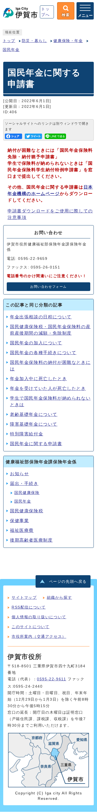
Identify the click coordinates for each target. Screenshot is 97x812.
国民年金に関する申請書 (36, 443)
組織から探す (59, 597)
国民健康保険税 (26, 511)
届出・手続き (24, 483)
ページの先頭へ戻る (68, 582)
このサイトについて (30, 627)
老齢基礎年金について (33, 414)
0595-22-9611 (51, 679)
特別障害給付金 (26, 434)
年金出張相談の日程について (41, 317)
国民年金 (11, 50)
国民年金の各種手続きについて (43, 352)
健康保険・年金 (68, 41)
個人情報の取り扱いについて (39, 617)
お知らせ (19, 473)
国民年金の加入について (36, 343)
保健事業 (19, 520)
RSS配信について (29, 607)
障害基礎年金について (33, 424)
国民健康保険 (27, 493)
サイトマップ (24, 597)
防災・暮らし (34, 41)
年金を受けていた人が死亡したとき (48, 388)
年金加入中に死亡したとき (38, 378)
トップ (9, 41)
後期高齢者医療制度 (31, 540)
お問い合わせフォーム (48, 286)
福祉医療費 (22, 530)
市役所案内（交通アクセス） (39, 636)
